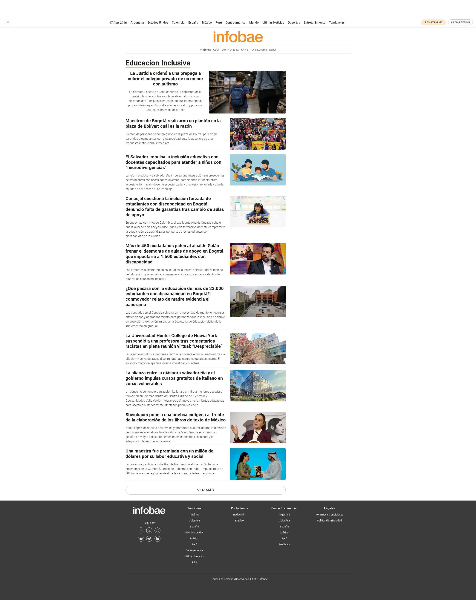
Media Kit (284, 544)
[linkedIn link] (157, 539)
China (244, 49)
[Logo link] (238, 36)
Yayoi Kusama (258, 49)
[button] (7, 22)
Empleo (239, 520)
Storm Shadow (230, 49)
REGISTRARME (433, 22)
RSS (194, 562)
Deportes (294, 22)
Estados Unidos (158, 22)
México (207, 22)
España (193, 22)
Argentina (137, 22)
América (194, 514)
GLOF (216, 49)
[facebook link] (141, 530)
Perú (218, 22)
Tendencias (337, 22)
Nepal (272, 49)
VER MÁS (205, 490)
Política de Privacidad (329, 520)
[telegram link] (149, 539)
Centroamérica (236, 22)
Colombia (178, 22)
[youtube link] (141, 539)
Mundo (254, 22)
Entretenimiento (314, 22)
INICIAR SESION (460, 22)
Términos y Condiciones (329, 514)
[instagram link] (157, 530)
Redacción (239, 514)
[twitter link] (149, 530)
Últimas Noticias (273, 22)
